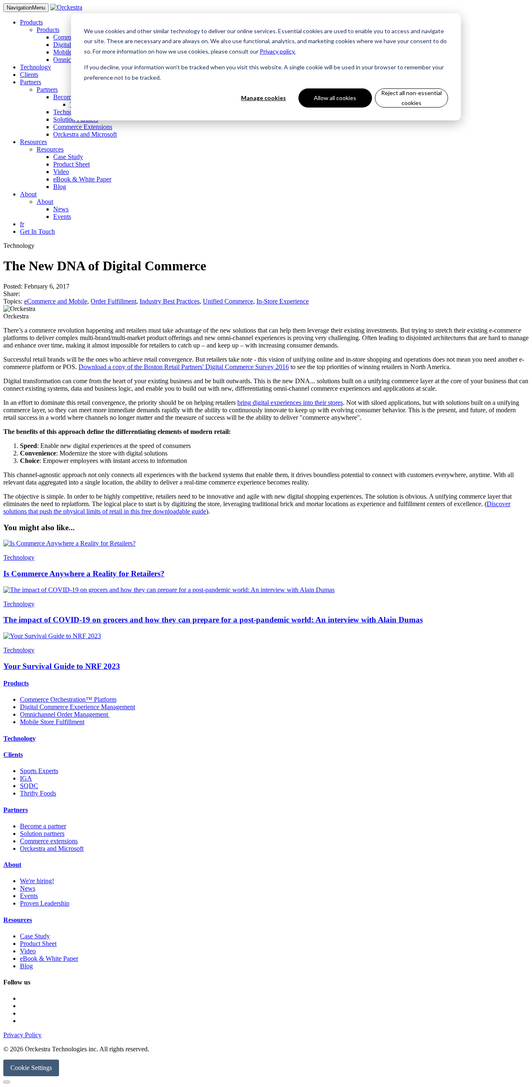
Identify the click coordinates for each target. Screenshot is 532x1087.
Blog (59, 186)
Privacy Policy (22, 1034)
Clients (29, 74)
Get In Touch (37, 231)
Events (62, 216)
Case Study (68, 156)
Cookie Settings (31, 1067)
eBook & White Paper (82, 179)
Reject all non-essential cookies (411, 98)
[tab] (266, 683)
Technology (35, 67)
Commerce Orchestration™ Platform (68, 699)
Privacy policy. (278, 51)
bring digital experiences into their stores (290, 402)
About (28, 194)
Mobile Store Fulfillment (52, 721)
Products (31, 22)
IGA (26, 778)
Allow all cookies (335, 97)
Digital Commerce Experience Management (77, 706)
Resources (33, 141)
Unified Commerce (228, 301)
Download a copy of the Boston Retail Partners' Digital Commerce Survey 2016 (184, 366)
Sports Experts (39, 770)
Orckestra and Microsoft (85, 134)
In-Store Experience (282, 301)
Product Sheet (71, 164)
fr (22, 224)
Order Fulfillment (113, 301)
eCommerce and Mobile (55, 301)
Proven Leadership (44, 903)
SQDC (29, 785)
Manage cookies (263, 97)
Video (61, 171)
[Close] (6, 1082)
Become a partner (43, 826)
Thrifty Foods (38, 793)
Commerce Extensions (82, 126)
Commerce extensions (49, 841)
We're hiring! (37, 880)
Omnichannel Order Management (65, 714)
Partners (30, 82)
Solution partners (42, 833)
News (61, 209)
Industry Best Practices (170, 301)
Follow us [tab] (16, 982)
